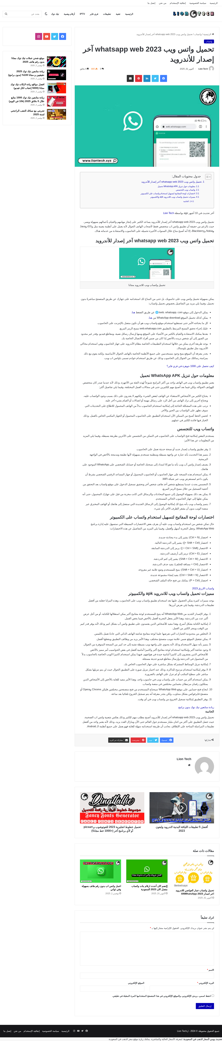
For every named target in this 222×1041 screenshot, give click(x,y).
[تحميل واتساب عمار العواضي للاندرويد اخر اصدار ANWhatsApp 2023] (193, 873)
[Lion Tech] (193, 14)
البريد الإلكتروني (205, 983)
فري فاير (94, 14)
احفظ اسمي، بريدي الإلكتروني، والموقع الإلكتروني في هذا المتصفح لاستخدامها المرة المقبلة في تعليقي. (161, 996)
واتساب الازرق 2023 (203, 588)
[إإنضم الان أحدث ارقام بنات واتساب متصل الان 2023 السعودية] (147, 871)
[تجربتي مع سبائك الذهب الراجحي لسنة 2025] (56, 114)
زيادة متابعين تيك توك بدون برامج (196, 707)
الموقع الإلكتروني (136, 983)
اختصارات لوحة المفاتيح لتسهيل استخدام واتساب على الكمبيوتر (168, 193)
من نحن (162, 3)
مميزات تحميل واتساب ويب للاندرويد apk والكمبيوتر (172, 197)
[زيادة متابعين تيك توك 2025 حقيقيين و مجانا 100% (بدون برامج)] (56, 75)
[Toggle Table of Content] (206, 177)
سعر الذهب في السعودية (121, 1039)
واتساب (198, 34)
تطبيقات (107, 14)
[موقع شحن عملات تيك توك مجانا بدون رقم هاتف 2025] (56, 61)
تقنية (118, 14)
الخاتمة (186, 201)
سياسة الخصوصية (197, 3)
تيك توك (55, 14)
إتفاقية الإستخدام (178, 3)
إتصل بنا (151, 3)
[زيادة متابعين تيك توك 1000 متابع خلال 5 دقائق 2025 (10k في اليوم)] (56, 101)
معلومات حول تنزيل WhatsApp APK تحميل (176, 186)
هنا (133, 312)
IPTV (82, 14)
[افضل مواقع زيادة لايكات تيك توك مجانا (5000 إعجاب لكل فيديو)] (56, 88)
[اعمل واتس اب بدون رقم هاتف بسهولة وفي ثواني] (100, 871)
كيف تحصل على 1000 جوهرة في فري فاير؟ (190, 366)
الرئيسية (214, 3)
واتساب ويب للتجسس (185, 190)
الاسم (210, 970)
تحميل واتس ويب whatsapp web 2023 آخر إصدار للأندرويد (171, 181)
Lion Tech (203, 69)
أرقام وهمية (69, 14)
